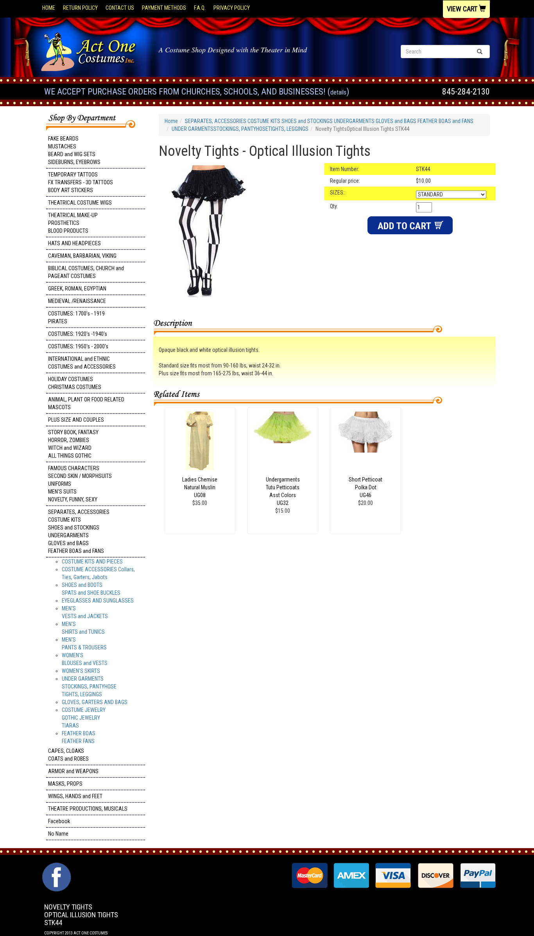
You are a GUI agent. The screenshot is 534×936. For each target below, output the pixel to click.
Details (338, 92)
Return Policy (80, 8)
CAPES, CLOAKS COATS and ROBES (68, 755)
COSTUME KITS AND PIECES (92, 561)
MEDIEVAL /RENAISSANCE (77, 301)
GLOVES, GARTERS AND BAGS (94, 702)
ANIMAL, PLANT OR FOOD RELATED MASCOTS (86, 403)
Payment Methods (164, 8)
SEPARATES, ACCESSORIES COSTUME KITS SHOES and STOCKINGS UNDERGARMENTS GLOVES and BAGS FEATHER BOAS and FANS (78, 531)
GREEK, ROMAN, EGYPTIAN (77, 288)
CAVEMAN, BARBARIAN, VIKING (82, 256)
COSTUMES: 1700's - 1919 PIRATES (76, 317)
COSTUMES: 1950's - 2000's (78, 346)
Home (48, 8)
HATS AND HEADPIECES (74, 243)
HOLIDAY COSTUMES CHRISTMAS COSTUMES (74, 383)
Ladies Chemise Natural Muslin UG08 (199, 487)
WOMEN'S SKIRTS (81, 671)
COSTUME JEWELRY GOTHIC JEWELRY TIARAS (84, 718)
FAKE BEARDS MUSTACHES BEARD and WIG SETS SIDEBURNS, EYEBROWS (74, 150)
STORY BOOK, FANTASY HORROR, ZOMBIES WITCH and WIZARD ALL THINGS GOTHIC (73, 444)
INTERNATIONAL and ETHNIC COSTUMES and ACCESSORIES (82, 363)
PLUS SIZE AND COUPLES (76, 420)
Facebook (59, 821)
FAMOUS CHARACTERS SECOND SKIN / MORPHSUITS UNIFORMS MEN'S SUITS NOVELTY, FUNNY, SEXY (80, 484)
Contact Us (120, 8)
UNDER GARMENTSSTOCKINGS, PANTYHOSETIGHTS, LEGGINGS (89, 686)
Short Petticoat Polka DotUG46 (365, 487)
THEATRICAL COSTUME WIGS (80, 203)
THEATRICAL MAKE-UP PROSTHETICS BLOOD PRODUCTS (73, 223)
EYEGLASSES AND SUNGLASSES (98, 600)
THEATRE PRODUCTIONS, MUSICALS (87, 809)
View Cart (463, 9)
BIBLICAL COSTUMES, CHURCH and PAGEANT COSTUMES (86, 272)
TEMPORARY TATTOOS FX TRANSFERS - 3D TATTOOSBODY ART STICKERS (80, 182)
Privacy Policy (231, 8)
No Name (58, 834)
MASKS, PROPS (65, 784)
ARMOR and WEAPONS (73, 771)
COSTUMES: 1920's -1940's (77, 334)
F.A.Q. (200, 8)
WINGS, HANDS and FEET (75, 796)
